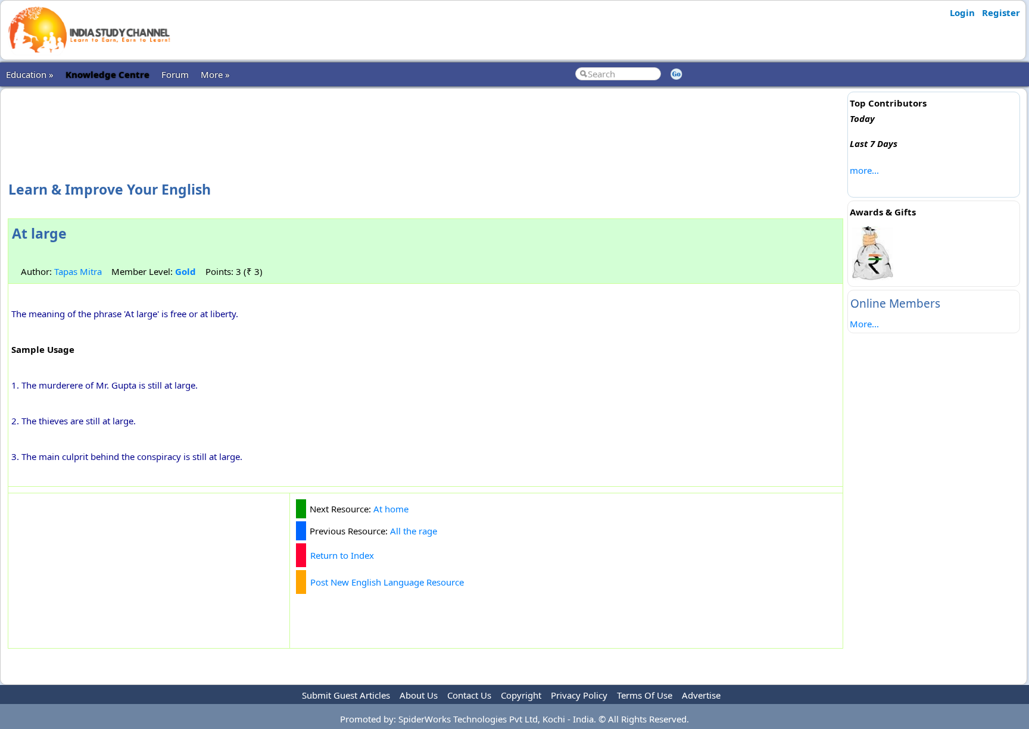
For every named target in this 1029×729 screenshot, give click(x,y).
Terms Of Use (644, 695)
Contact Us (469, 695)
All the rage (413, 531)
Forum (175, 74)
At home (391, 509)
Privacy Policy (579, 695)
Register (1001, 12)
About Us (419, 695)
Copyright (521, 695)
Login (962, 12)
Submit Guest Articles (346, 695)
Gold (185, 271)
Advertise (701, 695)
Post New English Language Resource (387, 582)
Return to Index (342, 555)
